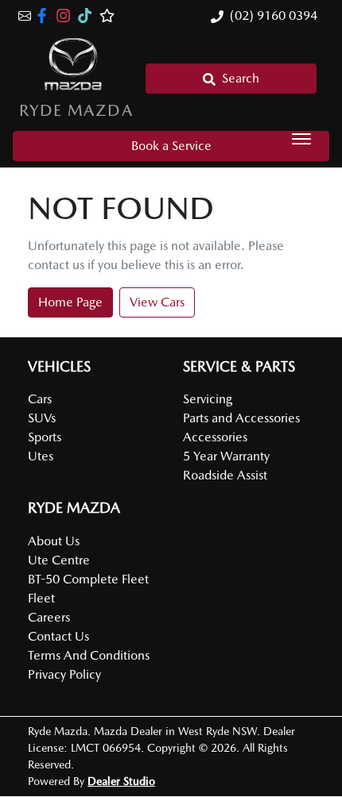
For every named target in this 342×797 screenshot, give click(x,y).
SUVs (42, 417)
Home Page (70, 302)
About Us (54, 541)
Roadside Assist (225, 475)
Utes (40, 456)
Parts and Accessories (241, 417)
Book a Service (171, 145)
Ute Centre (59, 560)
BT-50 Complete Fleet (88, 579)
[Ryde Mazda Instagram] (66, 15)
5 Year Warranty (226, 456)
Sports (44, 437)
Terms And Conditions (89, 655)
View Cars (157, 302)
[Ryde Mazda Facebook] (45, 15)
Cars (40, 398)
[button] (301, 139)
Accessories (215, 437)
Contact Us (58, 636)
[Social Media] (88, 15)
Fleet (41, 598)
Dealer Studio (121, 781)
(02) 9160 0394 (273, 15)
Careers (49, 617)
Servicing (207, 398)
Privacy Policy (64, 674)
